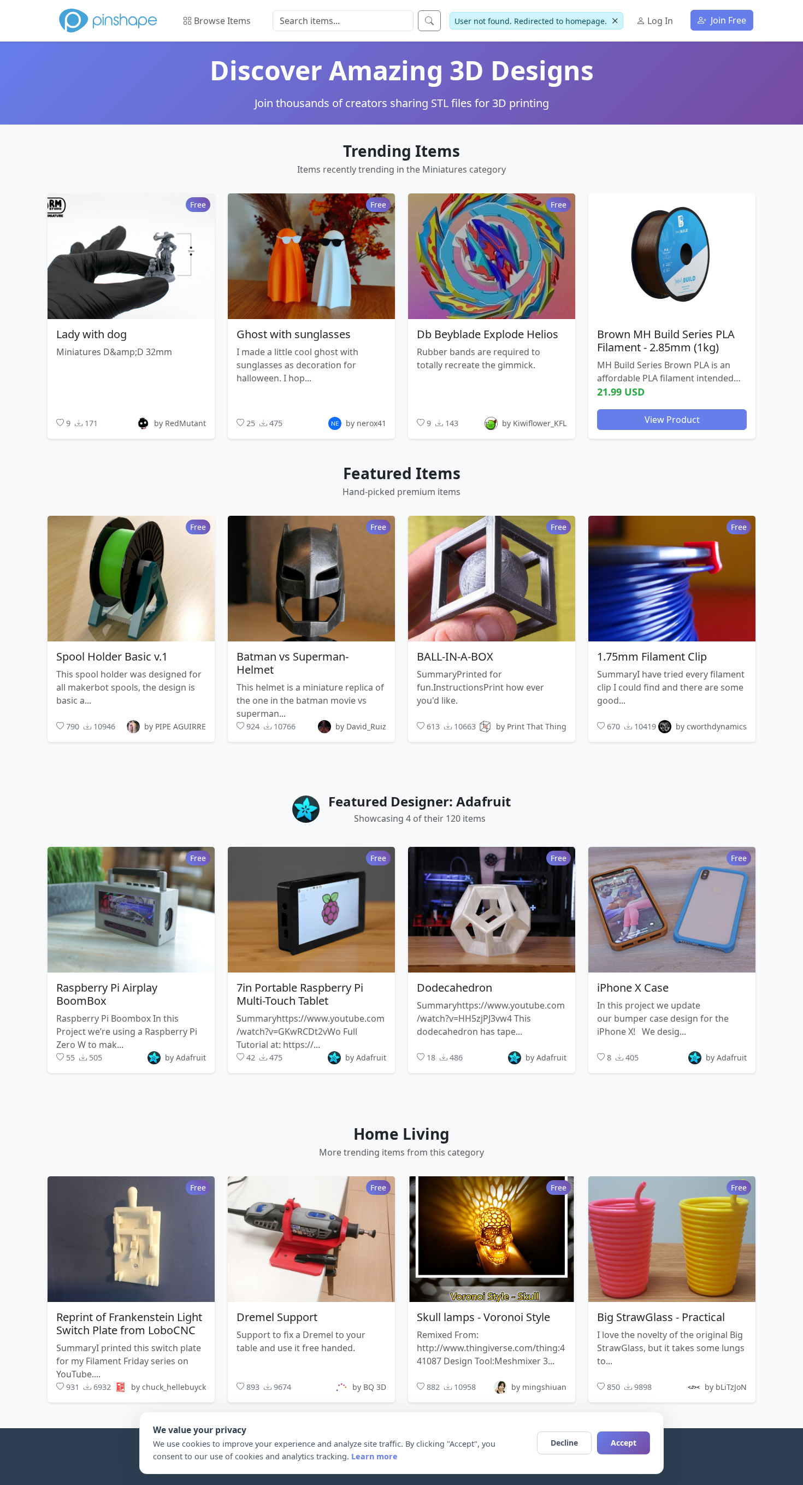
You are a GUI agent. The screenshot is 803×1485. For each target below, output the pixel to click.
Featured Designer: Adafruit (419, 801)
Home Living (401, 1133)
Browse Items (221, 21)
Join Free (727, 20)
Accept (623, 1442)
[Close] (614, 21)
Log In (659, 21)
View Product (672, 419)
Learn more (374, 1456)
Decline (564, 1442)
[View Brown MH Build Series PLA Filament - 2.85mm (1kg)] (671, 256)
